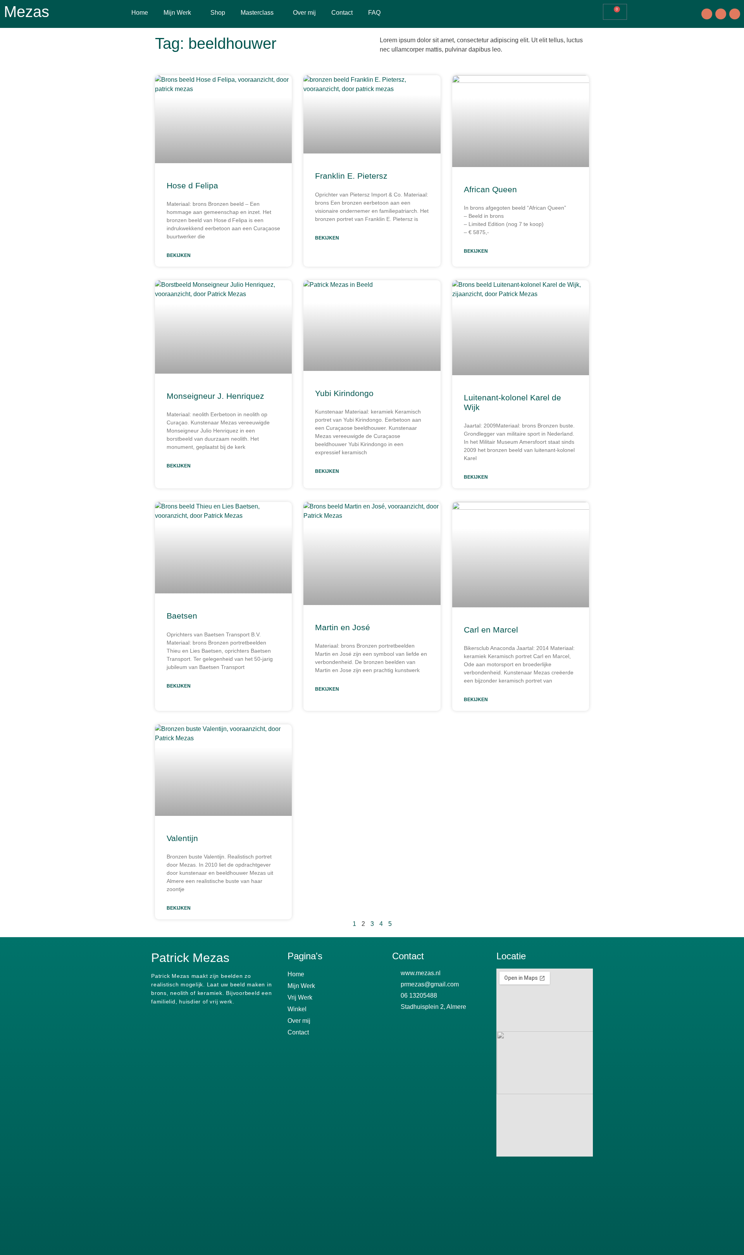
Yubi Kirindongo (344, 393)
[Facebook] (706, 14)
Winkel (297, 1009)
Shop (217, 12)
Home (139, 12)
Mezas (26, 11)
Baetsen (182, 615)
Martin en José (342, 627)
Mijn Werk (177, 12)
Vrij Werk (300, 997)
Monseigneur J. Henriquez (215, 395)
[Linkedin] (734, 14)
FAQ (374, 12)
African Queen (490, 189)
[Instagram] (720, 14)
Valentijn (182, 838)
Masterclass (257, 12)
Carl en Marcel (491, 629)
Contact (342, 12)
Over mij (304, 12)
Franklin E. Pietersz (351, 175)
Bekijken (179, 255)
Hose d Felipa (192, 185)
